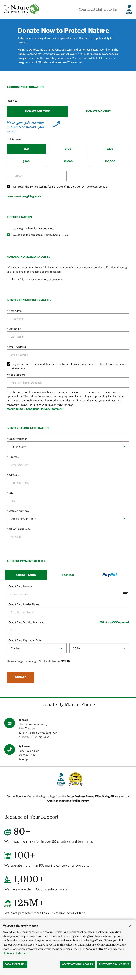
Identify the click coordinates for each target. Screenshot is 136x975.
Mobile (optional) (17, 374)
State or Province (18, 510)
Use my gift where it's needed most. (33, 228)
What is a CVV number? (114, 622)
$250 (110, 148)
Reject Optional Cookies (114, 964)
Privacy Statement (52, 408)
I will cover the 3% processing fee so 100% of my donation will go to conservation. (60, 186)
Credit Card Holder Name (23, 604)
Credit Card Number (20, 586)
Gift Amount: (14, 139)
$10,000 (109, 161)
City (10, 492)
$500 (26, 161)
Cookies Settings (15, 964)
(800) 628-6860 (28, 750)
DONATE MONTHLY (98, 111)
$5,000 (68, 161)
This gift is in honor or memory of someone (37, 279)
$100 (68, 148)
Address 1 (14, 456)
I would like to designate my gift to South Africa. (40, 234)
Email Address (17, 346)
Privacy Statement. (16, 953)
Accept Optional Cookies (77, 964)
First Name (15, 310)
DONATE (20, 677)
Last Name (14, 328)
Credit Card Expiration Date (25, 640)
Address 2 (13, 474)
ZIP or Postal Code (19, 528)
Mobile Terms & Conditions (23, 408)
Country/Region (17, 438)
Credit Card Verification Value (26, 622)
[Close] (130, 926)
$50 (26, 148)
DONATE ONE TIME (37, 111)
